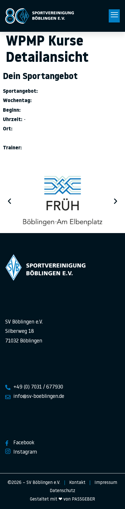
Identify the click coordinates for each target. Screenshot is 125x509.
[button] (114, 16)
